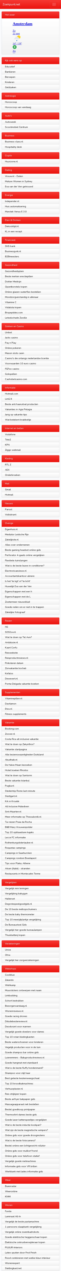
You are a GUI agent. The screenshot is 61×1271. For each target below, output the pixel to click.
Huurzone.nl (11, 161)
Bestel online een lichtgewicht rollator (25, 1145)
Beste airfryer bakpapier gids (20, 1099)
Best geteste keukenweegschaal (22, 1078)
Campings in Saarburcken (18, 853)
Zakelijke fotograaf (15, 612)
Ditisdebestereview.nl (16, 1021)
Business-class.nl (14, 141)
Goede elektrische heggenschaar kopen (26, 1237)
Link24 (8, 398)
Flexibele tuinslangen (16, 560)
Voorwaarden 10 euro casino (20, 363)
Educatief (10, 66)
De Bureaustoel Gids (16, 924)
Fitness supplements (15, 714)
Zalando (9, 980)
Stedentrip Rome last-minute (20, 790)
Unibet (8, 332)
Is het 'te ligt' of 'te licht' (17, 581)
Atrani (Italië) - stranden (17, 868)
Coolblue (10, 974)
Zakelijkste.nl (12, 539)
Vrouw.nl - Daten (14, 176)
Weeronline (11, 1191)
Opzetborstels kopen (16, 286)
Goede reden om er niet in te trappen (24, 607)
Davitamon (10, 703)
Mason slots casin (14, 353)
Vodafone (10, 434)
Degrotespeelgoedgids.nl (18, 903)
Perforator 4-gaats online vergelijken (24, 555)
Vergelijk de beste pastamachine (22, 1221)
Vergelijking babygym (16, 893)
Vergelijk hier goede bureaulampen (23, 929)
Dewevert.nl (11, 678)
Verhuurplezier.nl (14, 1088)
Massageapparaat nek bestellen (22, 1104)
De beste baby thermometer (19, 914)
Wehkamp (10, 985)
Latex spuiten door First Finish (20, 1252)
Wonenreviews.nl (14, 1011)
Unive (8, 949)
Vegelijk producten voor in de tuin (23, 1047)
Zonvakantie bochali (15, 668)
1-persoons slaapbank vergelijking (23, 1226)
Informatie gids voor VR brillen (21, 1166)
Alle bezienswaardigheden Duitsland (24, 754)
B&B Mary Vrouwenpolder (19, 827)
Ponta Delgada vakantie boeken (22, 683)
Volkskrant (10, 514)
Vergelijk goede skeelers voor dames (24, 1031)
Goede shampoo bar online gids (22, 1052)
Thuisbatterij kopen (15, 935)
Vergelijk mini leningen (17, 888)
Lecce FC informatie (15, 837)
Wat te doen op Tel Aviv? (18, 637)
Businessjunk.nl (13, 251)
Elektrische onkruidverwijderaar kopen (25, 1242)
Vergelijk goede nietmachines (20, 1161)
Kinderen (9, 82)
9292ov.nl (10, 632)
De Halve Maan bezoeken (18, 764)
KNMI (8, 1196)
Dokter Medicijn (13, 281)
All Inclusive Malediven (17, 806)
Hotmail (9, 494)
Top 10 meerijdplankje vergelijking (23, 919)
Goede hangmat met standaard (21, 1062)
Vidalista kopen (13, 307)
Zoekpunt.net (11, 4)
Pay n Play (10, 342)
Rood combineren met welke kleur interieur (27, 1258)
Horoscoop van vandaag (18, 107)
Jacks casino (11, 337)
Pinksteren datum (14, 663)
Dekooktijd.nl (12, 226)
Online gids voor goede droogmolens (25, 1135)
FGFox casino (12, 368)
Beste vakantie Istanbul (17, 780)
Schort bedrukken (14, 1000)
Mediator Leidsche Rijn (17, 534)
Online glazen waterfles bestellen (23, 291)
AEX (7, 469)
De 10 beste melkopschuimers (21, 909)
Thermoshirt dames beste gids (21, 1114)
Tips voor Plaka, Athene (17, 863)
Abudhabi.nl (11, 759)
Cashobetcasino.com (16, 379)
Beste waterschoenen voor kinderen (24, 1042)
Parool (8, 509)
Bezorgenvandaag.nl (16, 1005)
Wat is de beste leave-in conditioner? (24, 565)
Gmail (8, 489)
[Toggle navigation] (54, 4)
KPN (7, 444)
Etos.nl (8, 708)
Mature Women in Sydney (18, 181)
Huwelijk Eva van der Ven (18, 586)
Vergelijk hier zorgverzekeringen (22, 960)
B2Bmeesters (12, 256)
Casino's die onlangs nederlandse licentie (27, 358)
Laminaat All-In (13, 1216)
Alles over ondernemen (17, 544)
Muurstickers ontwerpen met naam (23, 990)
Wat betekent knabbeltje (18, 419)
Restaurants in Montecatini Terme (22, 873)
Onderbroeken (12, 475)
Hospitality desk (13, 147)
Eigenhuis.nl (11, 529)
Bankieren (10, 71)
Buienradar (10, 1186)
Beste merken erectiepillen (19, 276)
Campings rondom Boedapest (20, 858)
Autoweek (10, 121)
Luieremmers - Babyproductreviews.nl (24, 1057)
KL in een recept (13, 231)
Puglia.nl (9, 785)
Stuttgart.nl (11, 796)
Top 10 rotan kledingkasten (19, 1036)
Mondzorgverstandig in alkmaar (21, 297)
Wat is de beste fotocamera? (20, 1140)
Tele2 (8, 439)
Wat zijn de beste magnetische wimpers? (26, 1130)
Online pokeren (13, 348)
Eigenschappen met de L (18, 596)
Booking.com (12, 728)
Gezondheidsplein (14, 271)
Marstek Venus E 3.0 (16, 211)
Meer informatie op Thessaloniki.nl (23, 816)
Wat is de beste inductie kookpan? (23, 1125)
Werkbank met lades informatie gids (24, 1171)
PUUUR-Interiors (13, 1247)
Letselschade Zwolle (16, 317)
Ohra (7, 955)
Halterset (10, 898)
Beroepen (10, 77)
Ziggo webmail (13, 450)
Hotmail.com (11, 393)
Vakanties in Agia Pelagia (18, 409)
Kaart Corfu (11, 647)
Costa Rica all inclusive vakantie (22, 739)
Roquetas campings (15, 847)
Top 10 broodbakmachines (19, 1083)
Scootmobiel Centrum (16, 127)
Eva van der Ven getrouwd (19, 186)
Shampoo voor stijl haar (17, 1073)
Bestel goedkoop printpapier (20, 1109)
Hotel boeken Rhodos (16, 770)
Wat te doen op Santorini (18, 775)
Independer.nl (12, 201)
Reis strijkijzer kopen (15, 1094)
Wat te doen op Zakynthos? (19, 744)
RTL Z (8, 464)
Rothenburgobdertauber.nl (19, 842)
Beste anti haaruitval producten (21, 404)
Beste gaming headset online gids (23, 550)
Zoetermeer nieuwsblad (17, 601)
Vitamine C (10, 302)
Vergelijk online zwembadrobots (22, 1232)
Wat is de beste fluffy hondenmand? (24, 1067)
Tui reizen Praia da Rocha (18, 822)
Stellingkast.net (13, 1268)
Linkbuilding (11, 995)
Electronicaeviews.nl (16, 570)
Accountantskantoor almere (19, 576)
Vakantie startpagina (16, 749)
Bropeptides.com (14, 312)
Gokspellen (11, 374)
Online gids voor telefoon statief (22, 1156)
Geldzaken (10, 87)
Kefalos (9, 673)
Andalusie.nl (11, 642)
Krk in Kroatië (12, 801)
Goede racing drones (16, 1016)
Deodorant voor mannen (18, 1026)
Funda (8, 1211)
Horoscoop (11, 102)
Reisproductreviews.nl (16, 657)
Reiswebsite (11, 652)
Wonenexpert (12, 1263)
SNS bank (10, 246)
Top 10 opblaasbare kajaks (19, 832)
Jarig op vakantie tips (16, 414)
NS (6, 626)
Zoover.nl (10, 733)
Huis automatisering (15, 206)
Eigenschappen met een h (18, 591)
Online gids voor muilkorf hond (21, 1150)
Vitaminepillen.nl (13, 698)
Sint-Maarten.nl (13, 811)
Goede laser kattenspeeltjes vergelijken (26, 1119)
